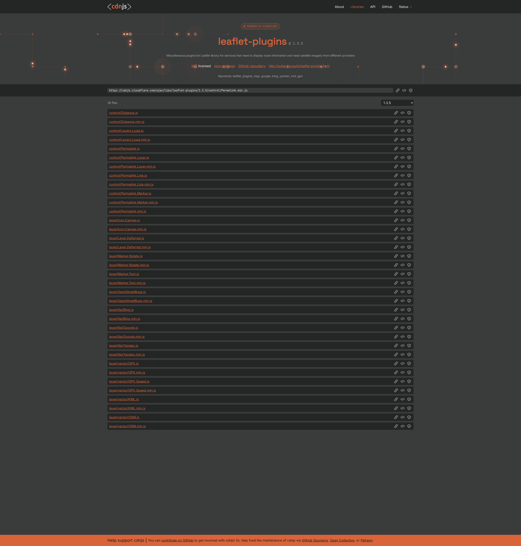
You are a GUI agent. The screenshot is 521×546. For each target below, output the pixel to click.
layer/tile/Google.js (123, 327)
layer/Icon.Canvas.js (124, 220)
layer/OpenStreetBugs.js (127, 292)
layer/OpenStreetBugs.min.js (130, 301)
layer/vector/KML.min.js (127, 408)
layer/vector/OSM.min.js (127, 426)
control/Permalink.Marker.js (130, 193)
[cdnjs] (119, 6)
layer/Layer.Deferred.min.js (130, 247)
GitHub (387, 7)
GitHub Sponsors (315, 540)
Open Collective (342, 540)
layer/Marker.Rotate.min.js (129, 265)
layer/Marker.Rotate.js (125, 256)
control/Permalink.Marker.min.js (133, 202)
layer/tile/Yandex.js (123, 345)
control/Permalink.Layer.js (129, 157)
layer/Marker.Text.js (124, 274)
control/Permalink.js (124, 148)
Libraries (357, 7)
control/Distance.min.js (126, 122)
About (339, 7)
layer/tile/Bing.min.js (124, 319)
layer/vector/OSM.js (124, 417)
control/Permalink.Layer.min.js (132, 166)
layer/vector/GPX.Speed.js (129, 381)
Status (403, 7)
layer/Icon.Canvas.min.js (127, 229)
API (372, 7)
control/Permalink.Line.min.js (131, 184)
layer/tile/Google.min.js (126, 336)
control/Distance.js (123, 113)
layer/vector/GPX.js (124, 363)
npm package (224, 66)
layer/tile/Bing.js (121, 310)
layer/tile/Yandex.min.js (127, 354)
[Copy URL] (398, 90)
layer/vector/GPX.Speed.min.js (132, 390)
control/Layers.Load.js (126, 130)
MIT (194, 66)
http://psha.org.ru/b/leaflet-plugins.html (299, 66)
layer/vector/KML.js (124, 399)
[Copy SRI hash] (411, 90)
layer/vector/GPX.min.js (127, 372)
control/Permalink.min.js (127, 211)
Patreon (366, 540)
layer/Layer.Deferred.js (126, 238)
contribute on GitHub (177, 540)
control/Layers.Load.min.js (129, 139)
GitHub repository (252, 66)
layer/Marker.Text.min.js (127, 283)
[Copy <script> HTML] (404, 90)
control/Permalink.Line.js (128, 175)
